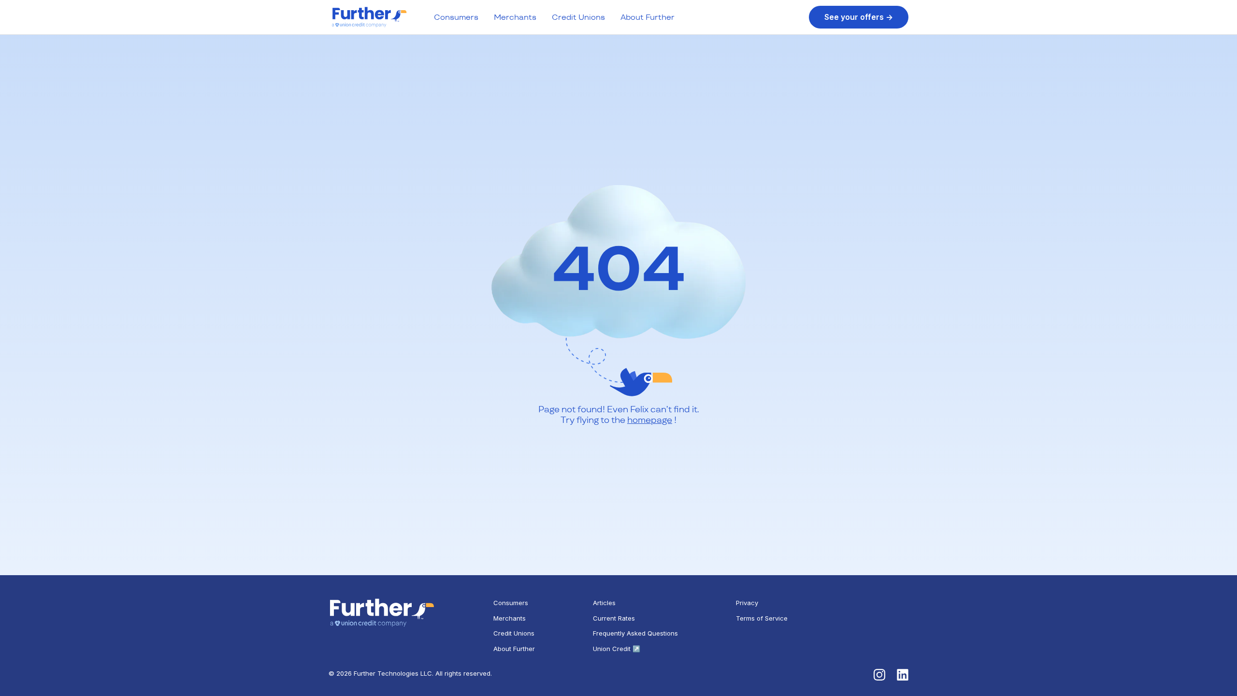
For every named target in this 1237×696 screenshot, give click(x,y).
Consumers (456, 17)
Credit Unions (578, 17)
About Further (647, 17)
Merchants (515, 17)
